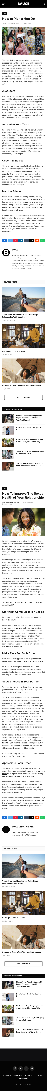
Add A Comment (23, 397)
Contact (32, 1075)
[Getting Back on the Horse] (23, 336)
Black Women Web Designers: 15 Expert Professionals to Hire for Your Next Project (29, 418)
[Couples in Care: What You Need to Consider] (23, 371)
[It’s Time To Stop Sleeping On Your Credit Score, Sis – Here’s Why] (8, 442)
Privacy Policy (19, 1075)
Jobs (40, 1075)
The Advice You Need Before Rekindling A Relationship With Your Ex (20, 316)
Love (4, 13)
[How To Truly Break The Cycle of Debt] (8, 430)
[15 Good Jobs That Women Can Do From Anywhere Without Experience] (8, 466)
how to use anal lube (11, 724)
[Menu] (3, 3)
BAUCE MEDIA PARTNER (12, 502)
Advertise (7, 1075)
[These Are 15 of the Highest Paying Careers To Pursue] (8, 454)
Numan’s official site (14, 646)
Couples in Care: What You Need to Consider (21, 386)
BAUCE (6, 23)
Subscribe (23, 1079)
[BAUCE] (23, 3)
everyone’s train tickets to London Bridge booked (22, 207)
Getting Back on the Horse (13, 351)
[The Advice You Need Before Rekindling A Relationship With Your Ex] (23, 299)
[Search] (44, 3)
